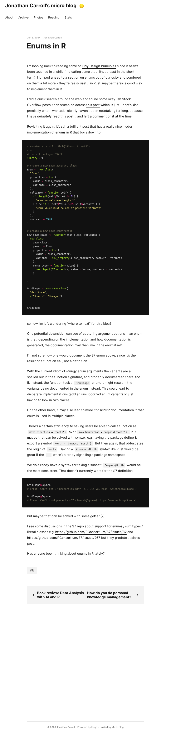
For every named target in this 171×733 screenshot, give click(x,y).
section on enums (81, 77)
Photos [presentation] (38, 17)
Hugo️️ (94, 727)
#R (32, 570)
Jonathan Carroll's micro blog (41, 5)
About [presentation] (9, 17)
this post (93, 105)
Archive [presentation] (23, 17)
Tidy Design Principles (99, 66)
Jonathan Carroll (66, 727)
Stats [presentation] (68, 17)
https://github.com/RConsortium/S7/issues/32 (91, 532)
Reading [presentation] (53, 17)
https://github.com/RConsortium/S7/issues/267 (63, 538)
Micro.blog (118, 727)
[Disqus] (85, 656)
